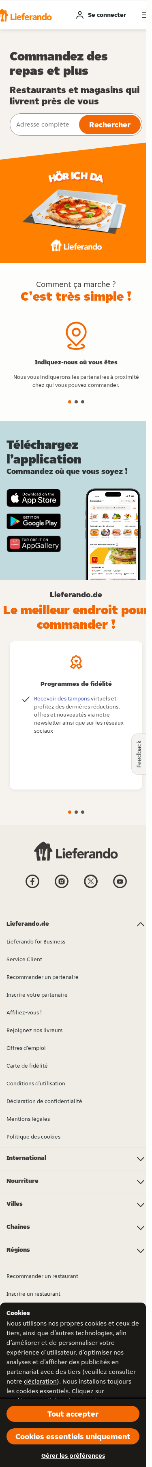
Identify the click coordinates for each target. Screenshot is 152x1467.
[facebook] (32, 887)
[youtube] (120, 887)
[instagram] (62, 887)
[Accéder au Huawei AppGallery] (33, 544)
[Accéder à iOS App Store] (33, 498)
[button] (69, 402)
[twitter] (91, 887)
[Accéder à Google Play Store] (33, 521)
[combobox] (43, 124)
